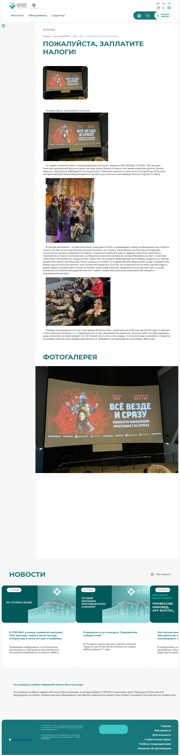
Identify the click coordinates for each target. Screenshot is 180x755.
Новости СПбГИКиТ (61, 36)
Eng (164, 4)
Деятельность (161, 735)
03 (81, 36)
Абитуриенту (162, 730)
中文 (169, 4)
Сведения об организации (154, 748)
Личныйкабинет (165, 15)
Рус (158, 4)
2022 (75, 36)
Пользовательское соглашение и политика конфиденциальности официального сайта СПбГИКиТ (60, 737)
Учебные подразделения (155, 744)
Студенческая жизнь (157, 739)
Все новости (163, 574)
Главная (46, 36)
